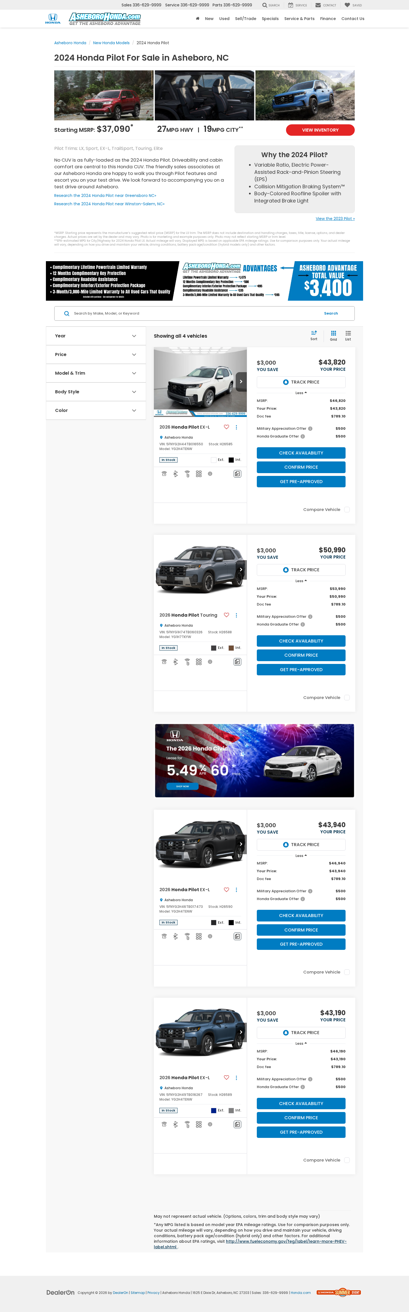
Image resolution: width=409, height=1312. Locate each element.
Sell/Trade (245, 18)
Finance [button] (328, 18)
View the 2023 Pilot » (335, 218)
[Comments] (237, 474)
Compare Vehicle (321, 509)
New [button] (209, 18)
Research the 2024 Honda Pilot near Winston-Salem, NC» (109, 204)
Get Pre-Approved (301, 481)
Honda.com (301, 1293)
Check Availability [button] (301, 453)
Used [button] (224, 18)
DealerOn (120, 1293)
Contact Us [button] (352, 18)
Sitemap (138, 1293)
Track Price (305, 382)
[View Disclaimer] (210, 474)
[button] (197, 19)
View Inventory (320, 130)
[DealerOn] (60, 1292)
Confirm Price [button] (301, 467)
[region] (301, 421)
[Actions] (236, 427)
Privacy (153, 1293)
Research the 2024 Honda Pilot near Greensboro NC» (105, 195)
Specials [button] (270, 18)
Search (331, 313)
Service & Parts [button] (299, 18)
